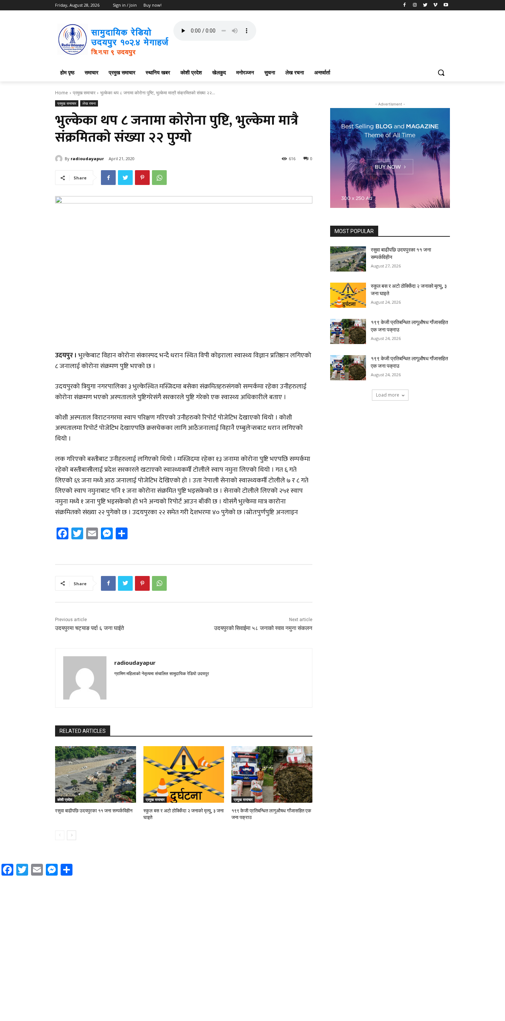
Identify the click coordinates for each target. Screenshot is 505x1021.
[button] (441, 72)
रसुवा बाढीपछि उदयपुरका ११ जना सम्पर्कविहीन (93, 810)
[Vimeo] (435, 5)
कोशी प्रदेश (64, 799)
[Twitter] (425, 5)
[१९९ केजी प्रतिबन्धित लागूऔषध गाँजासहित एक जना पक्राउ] (271, 774)
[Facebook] (404, 5)
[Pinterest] (142, 177)
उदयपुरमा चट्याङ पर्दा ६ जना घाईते (89, 628)
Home (61, 93)
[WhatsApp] (159, 177)
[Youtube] (445, 5)
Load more (387, 395)
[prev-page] (59, 835)
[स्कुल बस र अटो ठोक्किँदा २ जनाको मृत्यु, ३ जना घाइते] (183, 774)
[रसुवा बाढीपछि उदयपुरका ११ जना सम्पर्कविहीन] (95, 774)
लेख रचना (89, 103)
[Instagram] (415, 5)
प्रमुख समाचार (84, 93)
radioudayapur (87, 158)
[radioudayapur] (60, 158)
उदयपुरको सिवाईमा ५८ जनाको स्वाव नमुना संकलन (263, 628)
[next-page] (71, 835)
